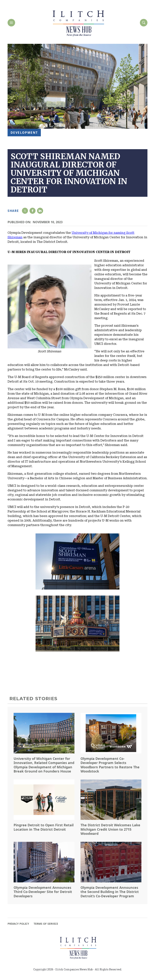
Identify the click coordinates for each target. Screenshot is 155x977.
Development (24, 132)
